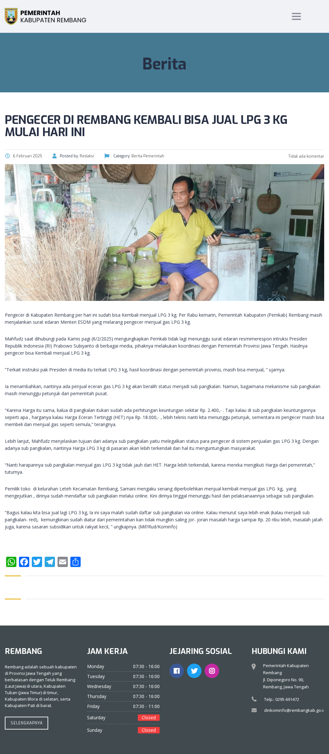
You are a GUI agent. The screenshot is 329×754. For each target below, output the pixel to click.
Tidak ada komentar (305, 156)
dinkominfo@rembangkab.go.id (294, 710)
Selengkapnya (27, 723)
